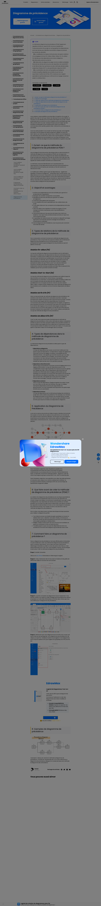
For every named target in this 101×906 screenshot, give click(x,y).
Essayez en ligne (71, 461)
